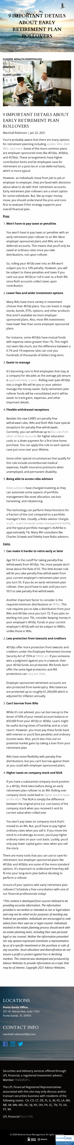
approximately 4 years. (24, 380)
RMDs (56, 604)
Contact (9, 67)
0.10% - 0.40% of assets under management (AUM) (38, 523)
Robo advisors (15, 488)
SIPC (27, 1080)
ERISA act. (42, 656)
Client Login (11, 74)
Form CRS (26, 1116)
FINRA (19, 1080)
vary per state (36, 674)
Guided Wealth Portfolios (22, 59)
